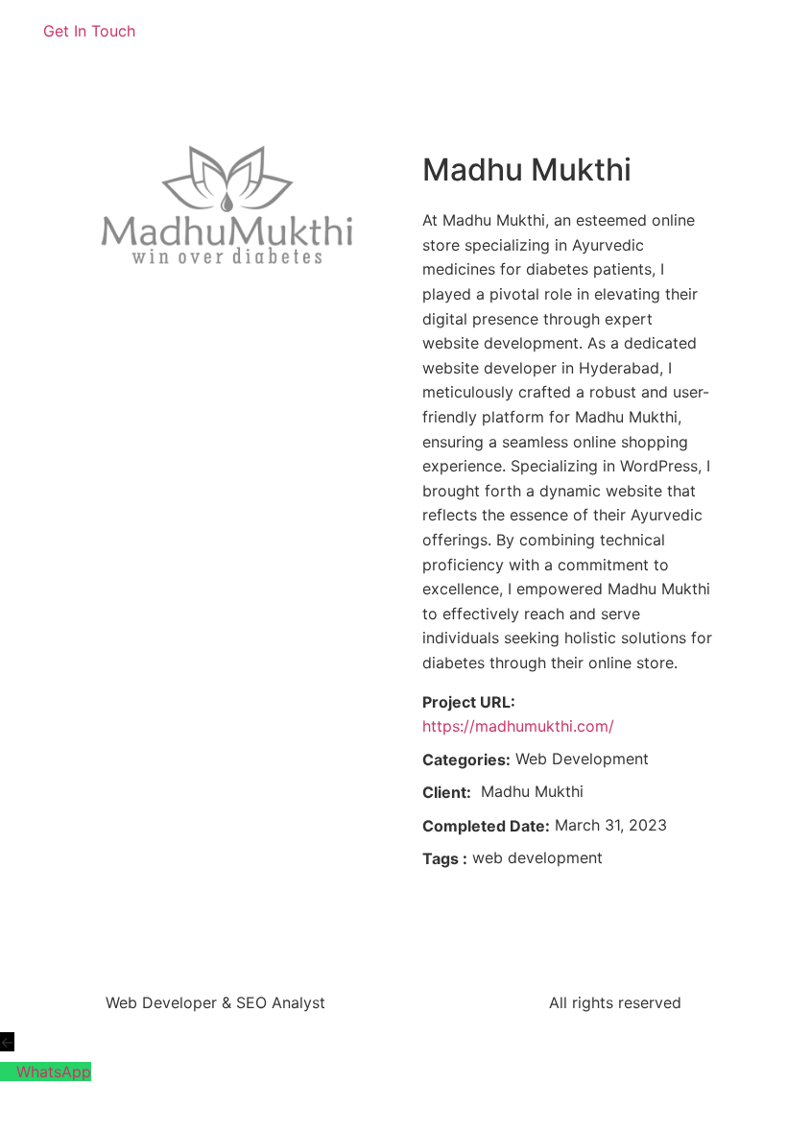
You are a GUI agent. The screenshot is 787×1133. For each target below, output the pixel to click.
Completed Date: (486, 825)
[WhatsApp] (8, 1071)
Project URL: (468, 701)
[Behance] (480, 43)
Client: (446, 792)
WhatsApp (53, 1071)
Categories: (466, 759)
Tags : (444, 858)
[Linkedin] (427, 43)
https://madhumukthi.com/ (518, 725)
